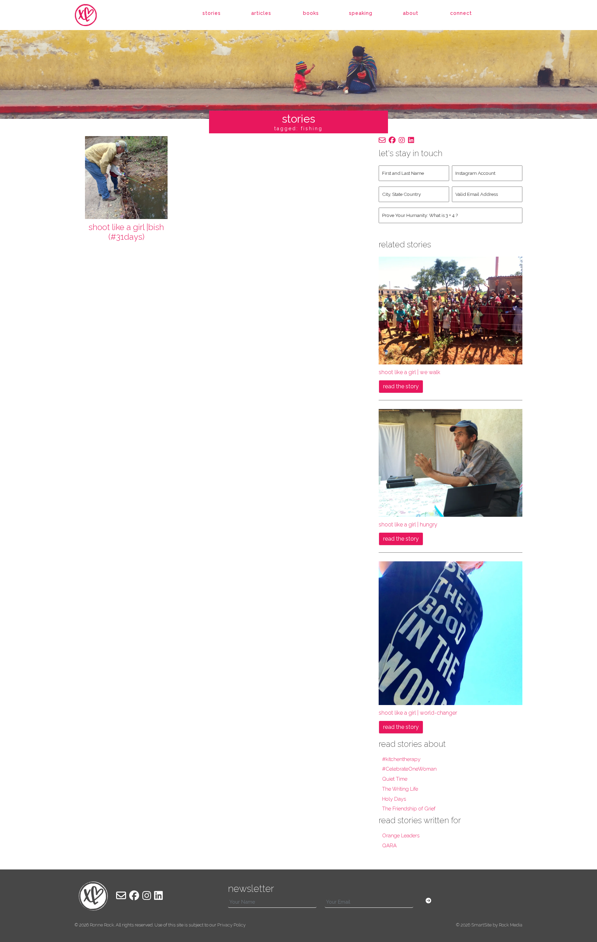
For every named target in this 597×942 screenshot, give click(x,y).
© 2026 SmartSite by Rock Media (489, 924)
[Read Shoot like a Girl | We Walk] (450, 310)
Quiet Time (394, 779)
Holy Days (394, 799)
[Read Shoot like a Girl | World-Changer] (450, 632)
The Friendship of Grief (408, 809)
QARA (389, 846)
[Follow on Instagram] (402, 140)
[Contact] (382, 140)
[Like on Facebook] (392, 140)
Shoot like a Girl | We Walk (409, 372)
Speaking (360, 13)
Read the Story (401, 386)
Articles (261, 13)
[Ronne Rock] (93, 15)
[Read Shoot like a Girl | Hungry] (450, 462)
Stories (211, 13)
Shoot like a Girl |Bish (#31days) (126, 232)
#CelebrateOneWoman (409, 769)
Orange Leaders (400, 835)
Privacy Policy (231, 924)
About (410, 13)
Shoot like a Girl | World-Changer (418, 713)
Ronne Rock (102, 924)
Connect (461, 13)
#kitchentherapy (401, 759)
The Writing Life (400, 789)
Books (311, 13)
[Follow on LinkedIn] (411, 140)
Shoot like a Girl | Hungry (408, 524)
